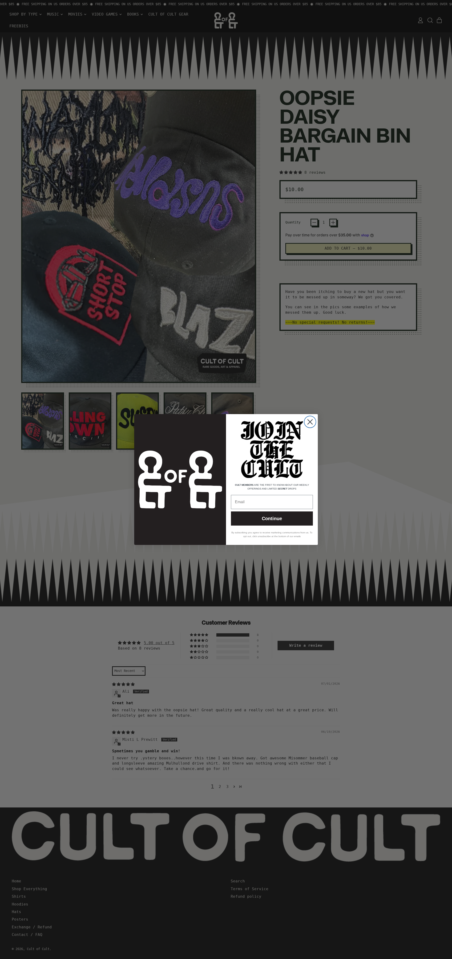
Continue (272, 518)
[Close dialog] (310, 422)
